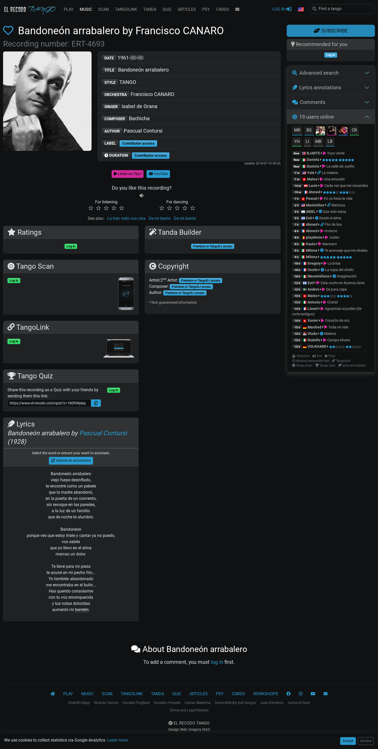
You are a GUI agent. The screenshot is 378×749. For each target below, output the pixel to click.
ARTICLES (187, 9)
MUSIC (86, 9)
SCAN (103, 9)
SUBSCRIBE (334, 31)
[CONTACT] (237, 9)
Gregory (314, 263)
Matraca (338, 205)
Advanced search (319, 73)
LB (330, 141)
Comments (312, 102)
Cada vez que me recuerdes (346, 186)
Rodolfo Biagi (79, 703)
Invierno (330, 231)
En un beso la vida (337, 198)
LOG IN (279, 9)
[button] (301, 9)
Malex (312, 179)
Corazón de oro (336, 320)
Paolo (311, 244)
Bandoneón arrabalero (136, 70)
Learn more (117, 740)
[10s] (142, 195)
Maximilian (315, 205)
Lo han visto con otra (126, 218)
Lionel (313, 309)
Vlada (312, 334)
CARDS (222, 9)
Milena (311, 250)
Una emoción (334, 179)
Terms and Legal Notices (189, 710)
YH (297, 141)
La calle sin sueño (340, 166)
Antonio (314, 302)
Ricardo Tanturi (106, 703)
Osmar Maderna (198, 703)
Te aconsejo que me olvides (346, 250)
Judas (333, 237)
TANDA (149, 9)
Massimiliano (319, 276)
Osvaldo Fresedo (167, 703)
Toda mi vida (338, 327)
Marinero (329, 244)
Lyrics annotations (320, 87)
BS (309, 130)
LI (307, 141)
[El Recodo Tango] (52, 694)
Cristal (332, 302)
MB (318, 141)
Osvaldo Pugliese (136, 703)
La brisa (333, 263)
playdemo (314, 237)
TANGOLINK (126, 9)
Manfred (314, 327)
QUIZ (167, 9)
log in (217, 662)
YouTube (160, 174)
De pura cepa (336, 289)
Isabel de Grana (130, 106)
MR (297, 130)
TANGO (120, 82)
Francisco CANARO (139, 94)
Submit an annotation (73, 460)
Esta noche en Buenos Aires (342, 283)
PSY (206, 9)
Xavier (313, 320)
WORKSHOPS (265, 693)
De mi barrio (160, 218)
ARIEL (311, 212)
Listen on (129, 174)
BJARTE (313, 153)
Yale (310, 173)
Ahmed (314, 192)
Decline (366, 741)
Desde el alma (330, 218)
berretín (82, 609)
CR (354, 130)
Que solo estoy (334, 212)
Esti (309, 218)
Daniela (313, 160)
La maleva (330, 173)
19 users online (316, 117)
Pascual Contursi (133, 131)
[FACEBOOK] (288, 694)
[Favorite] (9, 31)
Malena (330, 334)
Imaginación (347, 276)
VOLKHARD (317, 346)
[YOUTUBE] (313, 694)
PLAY (69, 9)
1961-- (123, 58)
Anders (313, 289)
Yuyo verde (335, 153)
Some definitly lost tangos (235, 703)
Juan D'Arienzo (272, 703)
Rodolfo (314, 340)
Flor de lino (333, 224)
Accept (348, 741)
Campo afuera (338, 340)
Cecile (313, 270)
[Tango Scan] (321, 212)
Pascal (311, 198)
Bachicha (127, 118)
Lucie (313, 186)
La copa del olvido (339, 270)
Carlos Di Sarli (299, 703)
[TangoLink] (319, 173)
